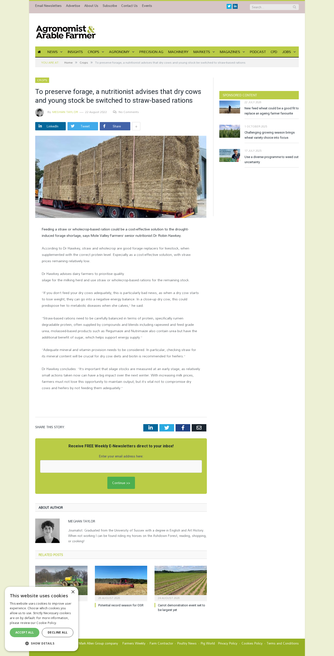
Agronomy (119, 51)
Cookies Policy (252, 643)
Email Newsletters (48, 5)
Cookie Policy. (46, 623)
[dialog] (41, 619)
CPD (274, 51)
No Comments (129, 112)
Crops (93, 51)
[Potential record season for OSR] (121, 583)
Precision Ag (151, 51)
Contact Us (129, 5)
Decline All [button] (57, 632)
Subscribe (110, 5)
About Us (91, 5)
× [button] (73, 592)
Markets (201, 51)
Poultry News (187, 643)
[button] (41, 643)
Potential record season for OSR (121, 605)
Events (147, 5)
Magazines (230, 51)
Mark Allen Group (91, 643)
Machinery (178, 51)
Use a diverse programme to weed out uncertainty (272, 159)
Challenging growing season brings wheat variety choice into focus (270, 135)
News (52, 51)
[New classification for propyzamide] (61, 583)
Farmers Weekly (133, 643)
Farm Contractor (161, 643)
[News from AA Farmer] (65, 30)
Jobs (286, 51)
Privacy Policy (227, 643)
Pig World (208, 643)
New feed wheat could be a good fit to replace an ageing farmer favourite (272, 110)
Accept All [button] (24, 632)
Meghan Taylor (65, 112)
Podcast (258, 51)
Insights (75, 51)
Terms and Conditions (283, 643)
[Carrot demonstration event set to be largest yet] (181, 583)
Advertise (73, 5)
